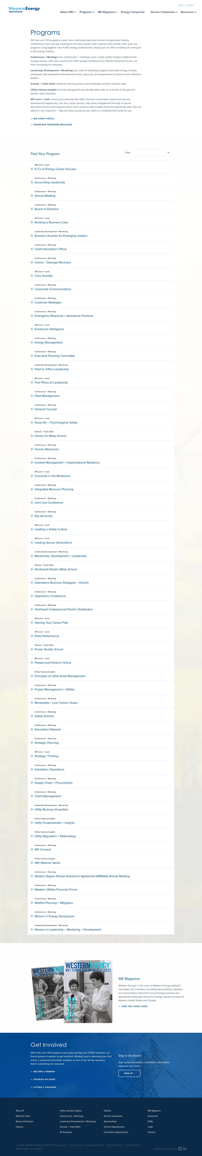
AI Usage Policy (132, 1145)
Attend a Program (45, 1087)
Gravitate (37, 1148)
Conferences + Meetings (71, 1115)
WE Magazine (106, 12)
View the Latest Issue (134, 1006)
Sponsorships (110, 1121)
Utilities (107, 1110)
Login (180, 5)
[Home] (24, 6)
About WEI (66, 12)
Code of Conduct (114, 1145)
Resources (187, 12)
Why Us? (20, 1110)
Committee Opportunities (116, 1132)
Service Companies (163, 12)
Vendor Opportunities (114, 1126)
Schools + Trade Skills (70, 1126)
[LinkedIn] (184, 1148)
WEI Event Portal (44, 118)
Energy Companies (133, 12)
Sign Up (128, 1073)
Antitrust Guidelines (94, 1145)
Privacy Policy (60, 1145)
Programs (86, 12)
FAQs (150, 1121)
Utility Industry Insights (71, 1110)
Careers (19, 1126)
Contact (190, 5)
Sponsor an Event (45, 1079)
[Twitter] (180, 1148)
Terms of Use (76, 1145)
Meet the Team (23, 1115)
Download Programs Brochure (53, 124)
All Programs (66, 1132)
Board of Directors (24, 1121)
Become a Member (44, 1071)
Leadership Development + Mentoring (78, 1121)
